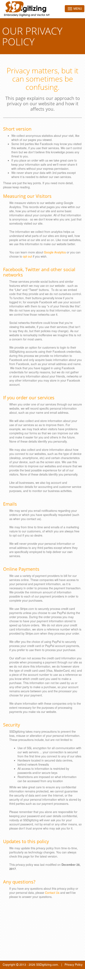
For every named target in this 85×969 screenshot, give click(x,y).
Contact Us (52, 892)
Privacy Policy (74, 964)
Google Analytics (55, 252)
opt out (27, 256)
